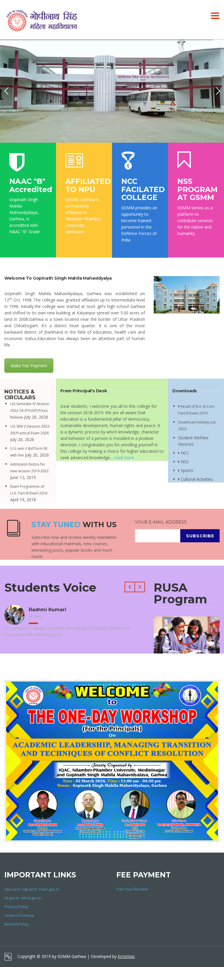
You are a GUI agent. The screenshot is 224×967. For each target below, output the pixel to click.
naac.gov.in (49, 889)
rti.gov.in (11, 897)
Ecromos (126, 956)
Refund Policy (16, 924)
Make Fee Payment (28, 365)
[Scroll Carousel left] (130, 587)
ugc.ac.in (29, 889)
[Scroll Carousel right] (140, 587)
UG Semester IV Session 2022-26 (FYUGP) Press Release (29, 410)
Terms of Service (19, 915)
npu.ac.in (12, 889)
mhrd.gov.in (31, 897)
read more (124, 457)
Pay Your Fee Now (132, 889)
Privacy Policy (16, 906)
